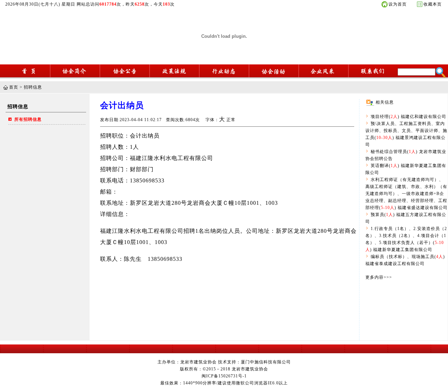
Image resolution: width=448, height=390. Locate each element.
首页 (13, 87)
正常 (231, 119)
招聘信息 (33, 87)
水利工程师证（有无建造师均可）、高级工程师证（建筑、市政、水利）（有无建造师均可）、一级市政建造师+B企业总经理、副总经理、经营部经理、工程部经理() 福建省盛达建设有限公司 (406, 193)
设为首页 (397, 4)
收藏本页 (433, 4)
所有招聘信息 (28, 119)
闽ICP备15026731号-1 (224, 376)
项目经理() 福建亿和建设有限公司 (408, 116)
